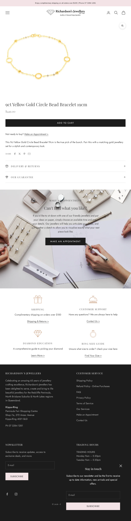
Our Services (83, 409)
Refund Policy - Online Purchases (93, 386)
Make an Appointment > (36, 134)
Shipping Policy (84, 380)
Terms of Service (84, 403)
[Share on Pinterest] (24, 153)
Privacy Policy (83, 397)
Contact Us (81, 420)
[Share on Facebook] (14, 153)
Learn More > (38, 355)
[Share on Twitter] (19, 153)
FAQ (78, 392)
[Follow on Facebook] (7, 494)
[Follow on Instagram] (16, 494)
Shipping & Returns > (38, 321)
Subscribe (93, 506)
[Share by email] (29, 153)
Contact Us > (93, 321)
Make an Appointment (65, 241)
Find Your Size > (93, 355)
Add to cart (65, 123)
